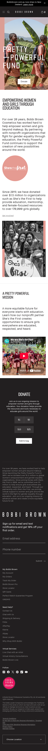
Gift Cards (7, 592)
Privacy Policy (8, 727)
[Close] (44, 3)
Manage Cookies (8, 729)
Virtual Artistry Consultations (15, 656)
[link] (43, 11)
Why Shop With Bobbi (12, 641)
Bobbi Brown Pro (10, 584)
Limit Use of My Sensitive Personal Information (19, 725)
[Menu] (4, 12)
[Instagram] (4, 672)
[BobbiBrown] (24, 11)
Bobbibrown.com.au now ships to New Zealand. (24, 3)
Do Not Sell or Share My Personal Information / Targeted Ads (22, 722)
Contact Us (7, 610)
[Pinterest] (17, 672)
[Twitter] (13, 672)
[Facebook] (8, 672)
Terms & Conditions (9, 718)
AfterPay (6, 626)
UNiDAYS (6, 599)
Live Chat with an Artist (13, 652)
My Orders (7, 576)
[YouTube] (26, 672)
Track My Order (9, 580)
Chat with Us (8, 614)
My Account (8, 573)
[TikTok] (21, 672)
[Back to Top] (43, 745)
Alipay (5, 633)
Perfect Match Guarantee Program (18, 595)
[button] (4, 12)
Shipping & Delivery (11, 618)
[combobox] (24, 739)
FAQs (5, 622)
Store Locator (8, 588)
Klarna (5, 629)
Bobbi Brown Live (10, 660)
